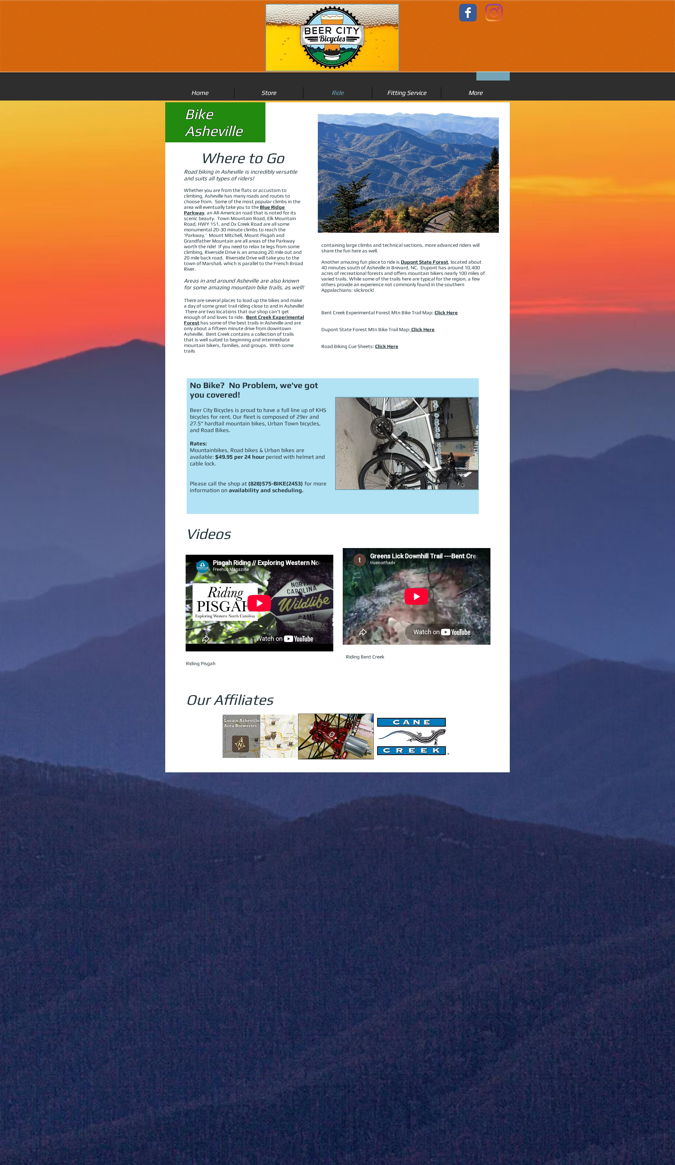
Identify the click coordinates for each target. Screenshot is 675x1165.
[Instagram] (494, 12)
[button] (260, 736)
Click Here (446, 312)
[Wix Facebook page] (468, 12)
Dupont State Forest (424, 262)
